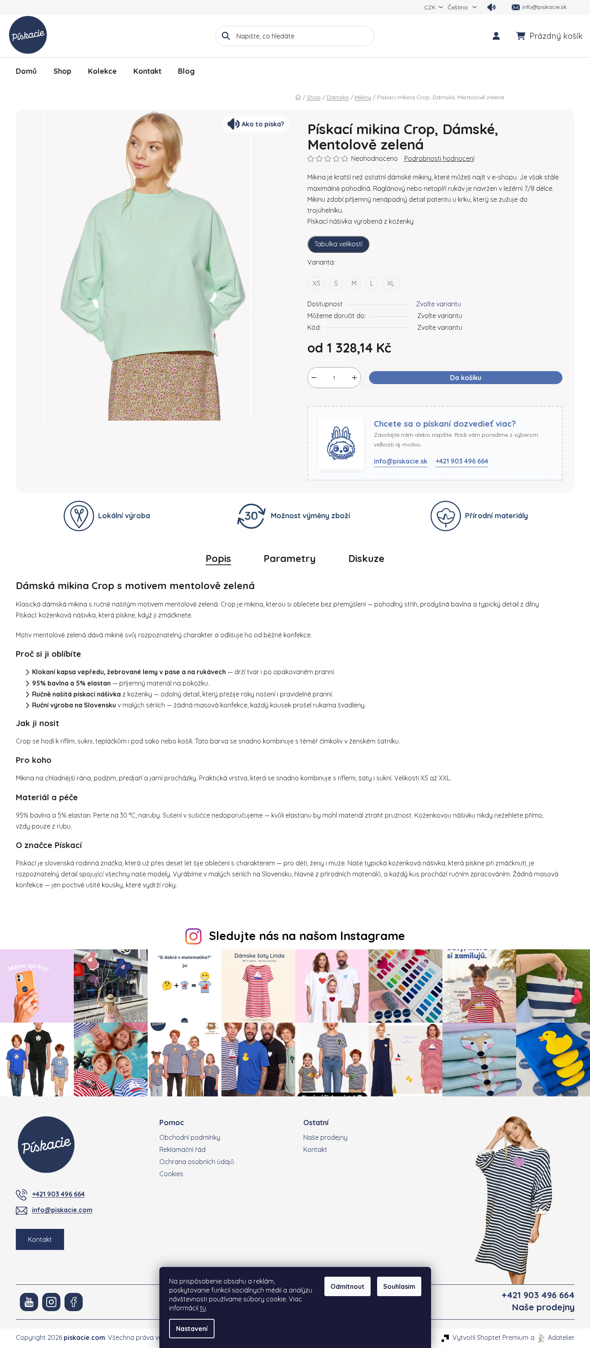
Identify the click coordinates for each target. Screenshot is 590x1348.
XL (391, 283)
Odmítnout (347, 1286)
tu (203, 1308)
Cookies (171, 1174)
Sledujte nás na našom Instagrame (307, 935)
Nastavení (192, 1329)
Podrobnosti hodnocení (439, 158)
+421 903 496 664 (462, 461)
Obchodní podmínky (189, 1137)
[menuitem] (26, 71)
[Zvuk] (491, 7)
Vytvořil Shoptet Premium (490, 1337)
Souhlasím (399, 1286)
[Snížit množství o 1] (314, 377)
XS (316, 283)
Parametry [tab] (290, 558)
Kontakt (40, 1239)
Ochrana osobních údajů (196, 1162)
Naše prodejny (325, 1137)
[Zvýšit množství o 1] (354, 377)
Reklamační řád (182, 1149)
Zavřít (349, 401)
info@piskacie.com (62, 1210)
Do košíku (465, 378)
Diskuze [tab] (366, 558)
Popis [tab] (218, 558)
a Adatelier (552, 1337)
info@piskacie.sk (400, 461)
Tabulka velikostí (338, 244)
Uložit (321, 401)
